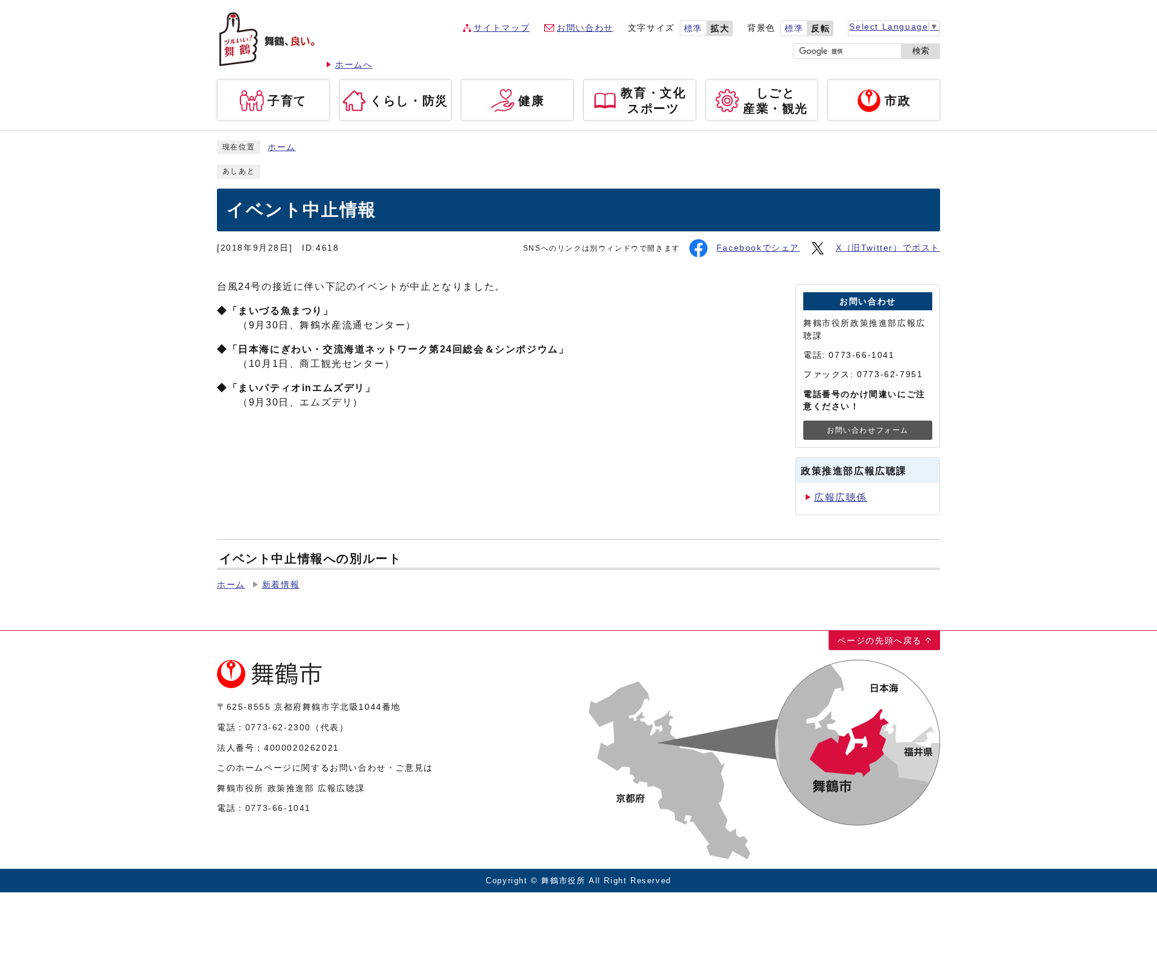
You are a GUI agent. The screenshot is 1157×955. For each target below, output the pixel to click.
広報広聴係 (840, 497)
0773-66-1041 (278, 808)
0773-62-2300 (278, 727)
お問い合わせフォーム (868, 430)
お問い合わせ (585, 28)
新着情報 (280, 584)
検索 (920, 50)
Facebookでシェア (758, 247)
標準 (693, 28)
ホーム (282, 147)
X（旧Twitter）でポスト (888, 247)
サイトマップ (502, 28)
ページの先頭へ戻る (880, 640)
